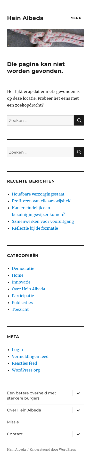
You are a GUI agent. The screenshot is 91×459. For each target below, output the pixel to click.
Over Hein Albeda (28, 288)
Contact (15, 434)
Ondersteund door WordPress (53, 450)
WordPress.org (26, 370)
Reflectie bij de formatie (35, 228)
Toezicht (20, 309)
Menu (76, 18)
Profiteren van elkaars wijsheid (42, 200)
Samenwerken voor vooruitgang (43, 221)
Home (18, 275)
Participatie (23, 295)
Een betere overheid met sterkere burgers (31, 395)
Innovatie (21, 282)
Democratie (23, 268)
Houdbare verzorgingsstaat (38, 194)
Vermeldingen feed (30, 356)
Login (17, 349)
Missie (13, 422)
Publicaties (22, 302)
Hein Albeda (25, 18)
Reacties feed (24, 363)
